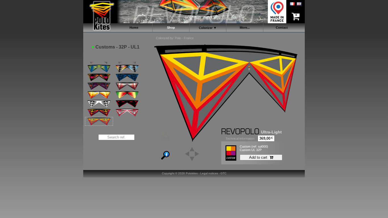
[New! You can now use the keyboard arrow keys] (192, 148)
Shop (171, 27)
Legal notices (209, 173)
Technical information (240, 138)
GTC (223, 173)
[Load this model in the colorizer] (165, 139)
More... (245, 27)
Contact (282, 27)
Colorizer (205, 28)
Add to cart (259, 157)
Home (134, 27)
